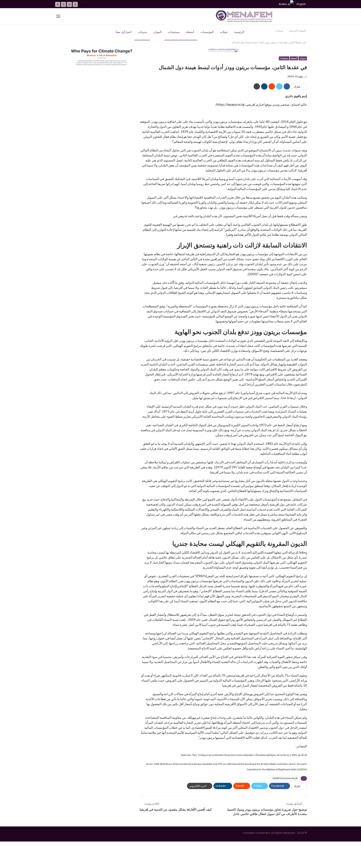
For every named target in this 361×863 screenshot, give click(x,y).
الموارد (157, 32)
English (301, 4)
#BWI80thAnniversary (285, 778)
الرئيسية (239, 32)
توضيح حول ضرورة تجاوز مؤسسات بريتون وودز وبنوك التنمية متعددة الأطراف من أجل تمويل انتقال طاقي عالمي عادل (267, 811)
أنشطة (190, 32)
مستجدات (174, 32)
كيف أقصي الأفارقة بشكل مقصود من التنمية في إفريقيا (176, 809)
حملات (224, 32)
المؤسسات (207, 32)
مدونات (142, 32)
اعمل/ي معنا (124, 32)
